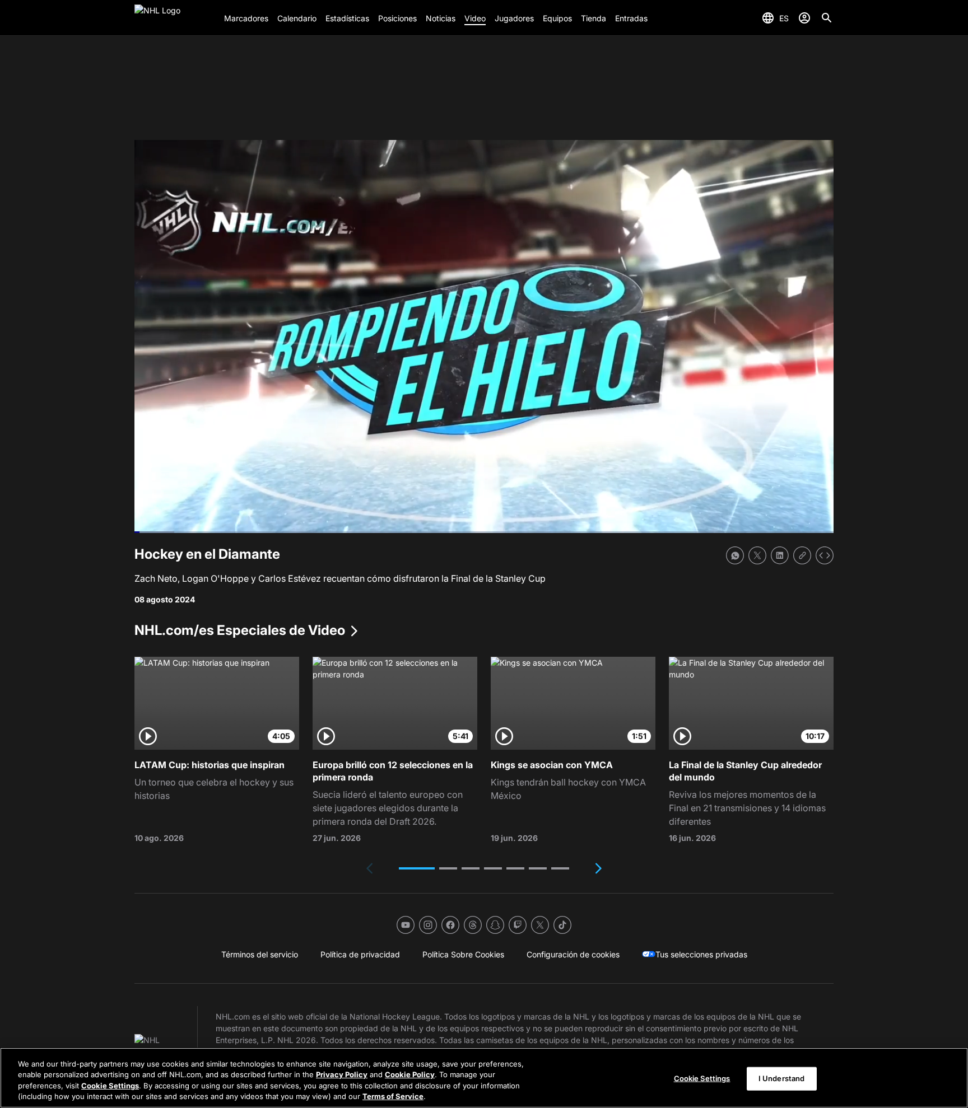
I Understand (781, 1078)
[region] (484, 1078)
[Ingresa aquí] (804, 18)
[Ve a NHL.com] (174, 17)
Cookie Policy (410, 1074)
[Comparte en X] (757, 555)
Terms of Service (393, 1096)
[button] (417, 868)
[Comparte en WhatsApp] (735, 555)
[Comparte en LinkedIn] (780, 555)
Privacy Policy (341, 1074)
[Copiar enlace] (802, 555)
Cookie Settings (110, 1085)
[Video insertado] (825, 555)
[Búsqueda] (827, 18)
